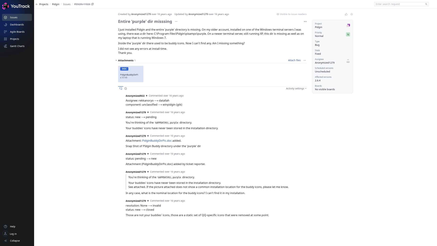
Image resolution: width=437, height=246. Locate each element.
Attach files (294, 60)
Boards (318, 85)
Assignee (319, 59)
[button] (130, 74)
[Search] (425, 4)
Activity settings (295, 88)
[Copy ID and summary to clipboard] (92, 4)
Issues (67, 4)
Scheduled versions (324, 68)
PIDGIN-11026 (82, 4)
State (317, 50)
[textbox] (399, 4)
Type (317, 41)
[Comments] (120, 88)
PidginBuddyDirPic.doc (157, 140)
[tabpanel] (212, 100)
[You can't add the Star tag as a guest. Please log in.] (351, 14)
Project (318, 23)
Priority (318, 32)
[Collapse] (116, 60)
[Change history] (125, 88)
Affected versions (323, 77)
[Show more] (176, 21)
